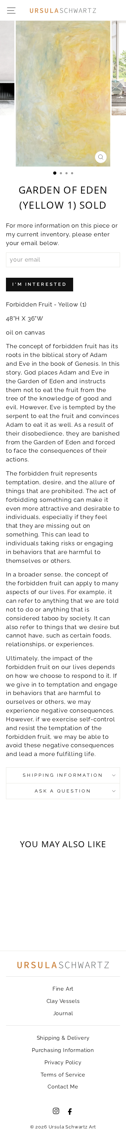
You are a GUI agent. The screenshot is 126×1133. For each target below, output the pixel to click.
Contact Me (63, 1087)
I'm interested (39, 284)
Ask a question (63, 791)
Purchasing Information (63, 1050)
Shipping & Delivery (63, 1038)
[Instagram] (56, 1111)
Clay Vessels (63, 1001)
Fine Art (63, 989)
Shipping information (63, 775)
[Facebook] (70, 1111)
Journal (63, 1013)
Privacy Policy (63, 1062)
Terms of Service (63, 1075)
